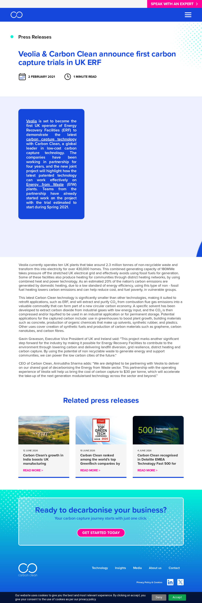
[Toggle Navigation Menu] (188, 14)
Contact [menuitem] (174, 568)
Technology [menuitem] (100, 568)
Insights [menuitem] (120, 568)
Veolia (31, 121)
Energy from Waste (45, 184)
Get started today (101, 533)
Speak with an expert (172, 4)
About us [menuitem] (155, 568)
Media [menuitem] (137, 568)
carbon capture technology (51, 139)
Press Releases (34, 37)
